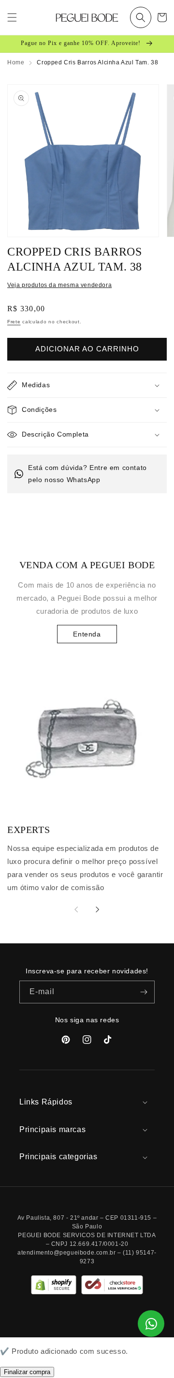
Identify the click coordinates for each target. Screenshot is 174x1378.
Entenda (87, 634)
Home (15, 62)
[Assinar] (143, 992)
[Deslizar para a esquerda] (76, 909)
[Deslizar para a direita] (97, 909)
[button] (140, 17)
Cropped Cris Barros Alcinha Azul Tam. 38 (97, 62)
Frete (14, 321)
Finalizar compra (27, 1372)
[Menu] (12, 17)
